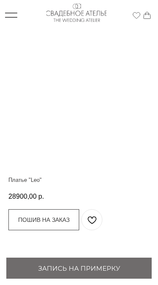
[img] (136, 15)
